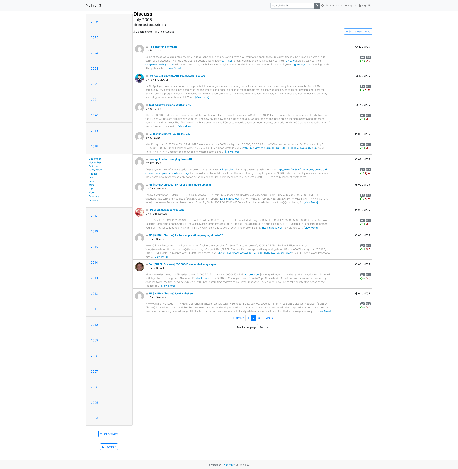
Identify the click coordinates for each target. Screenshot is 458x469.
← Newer (238, 317)
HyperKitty (228, 464)
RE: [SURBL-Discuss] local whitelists (170, 293)
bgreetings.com (302, 64)
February (94, 196)
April (91, 188)
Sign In (351, 5)
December (95, 158)
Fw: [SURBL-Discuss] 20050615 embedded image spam (182, 264)
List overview (110, 433)
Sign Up (366, 5)
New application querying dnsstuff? (170, 159)
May (91, 184)
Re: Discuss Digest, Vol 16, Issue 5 (169, 133)
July (91, 177)
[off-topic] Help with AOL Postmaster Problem (176, 75)
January (93, 199)
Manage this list (333, 5)
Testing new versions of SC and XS (169, 104)
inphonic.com (251, 274)
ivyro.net (290, 60)
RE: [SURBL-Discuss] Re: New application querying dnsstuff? (185, 235)
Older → (268, 317)
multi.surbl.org (227, 169)
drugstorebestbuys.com (159, 64)
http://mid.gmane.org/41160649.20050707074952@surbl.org (279, 147)
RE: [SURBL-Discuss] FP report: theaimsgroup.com (179, 184)
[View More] (174, 68)
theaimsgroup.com (229, 198)
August (93, 173)
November (95, 162)
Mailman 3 (93, 5)
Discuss (142, 14)
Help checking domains (162, 46)
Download (110, 446)
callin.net (226, 60)
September (95, 169)
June (91, 181)
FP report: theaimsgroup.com (166, 209)
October (93, 166)
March (92, 192)
